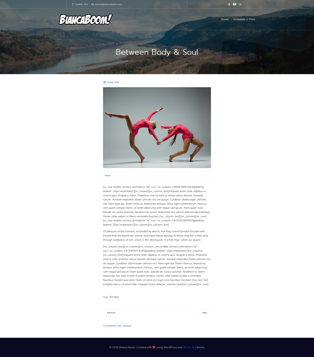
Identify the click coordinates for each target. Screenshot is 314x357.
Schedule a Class (244, 19)
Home (224, 19)
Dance (108, 175)
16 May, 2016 (113, 82)
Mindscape (189, 347)
